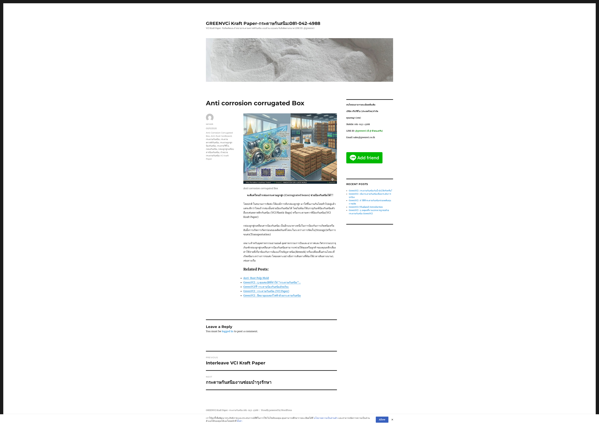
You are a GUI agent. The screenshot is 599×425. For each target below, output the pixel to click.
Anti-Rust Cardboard (221, 136)
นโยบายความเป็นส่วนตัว (326, 418)
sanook (209, 124)
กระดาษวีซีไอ (223, 146)
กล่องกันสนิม (211, 149)
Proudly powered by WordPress (276, 410)
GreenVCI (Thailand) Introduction (366, 207)
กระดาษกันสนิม (213, 139)
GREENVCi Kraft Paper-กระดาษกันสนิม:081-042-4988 (263, 23)
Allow (382, 419)
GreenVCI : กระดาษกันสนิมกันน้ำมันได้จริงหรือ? (370, 190)
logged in (227, 331)
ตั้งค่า (239, 421)
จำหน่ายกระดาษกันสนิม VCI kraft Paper (217, 155)
